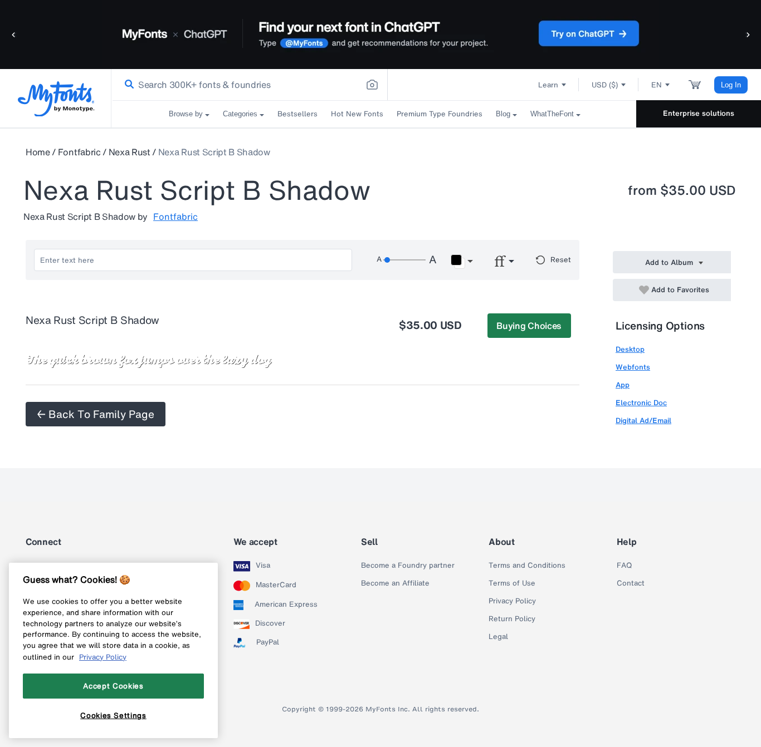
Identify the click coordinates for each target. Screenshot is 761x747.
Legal (498, 636)
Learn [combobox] (548, 85)
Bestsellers (297, 114)
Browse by (186, 114)
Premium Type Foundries (439, 114)
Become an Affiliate (395, 583)
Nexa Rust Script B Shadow (214, 152)
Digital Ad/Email (643, 420)
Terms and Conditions (527, 565)
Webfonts (633, 367)
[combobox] (249, 84)
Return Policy (512, 619)
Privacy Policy (512, 601)
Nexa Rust (129, 152)
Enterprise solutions (698, 113)
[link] (127, 84)
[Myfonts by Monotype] (56, 98)
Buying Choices (529, 325)
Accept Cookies (113, 685)
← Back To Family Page (95, 414)
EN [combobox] (656, 85)
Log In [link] (731, 85)
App (623, 385)
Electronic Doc (641, 402)
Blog (503, 114)
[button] (14, 34)
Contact (631, 583)
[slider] (404, 260)
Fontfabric (79, 152)
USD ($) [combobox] (605, 85)
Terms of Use (512, 583)
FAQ (624, 565)
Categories (240, 114)
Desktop (630, 349)
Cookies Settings (113, 715)
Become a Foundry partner (408, 565)
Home (38, 152)
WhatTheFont (552, 114)
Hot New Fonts (357, 114)
